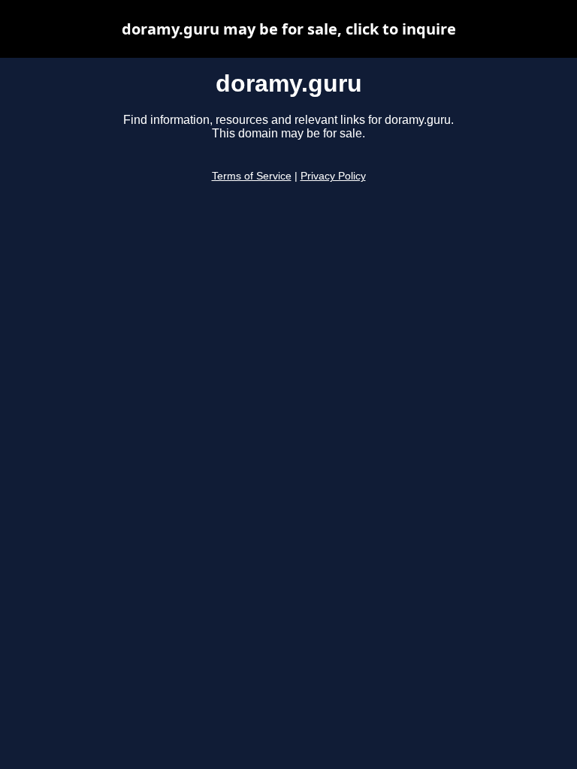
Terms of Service (252, 176)
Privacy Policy (333, 176)
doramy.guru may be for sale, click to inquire (289, 29)
